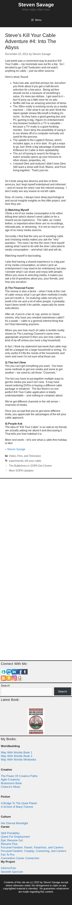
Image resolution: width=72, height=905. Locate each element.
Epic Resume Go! (12, 840)
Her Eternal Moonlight (14, 823)
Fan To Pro (7, 854)
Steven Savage (36, 4)
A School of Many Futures (17, 806)
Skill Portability (10, 833)
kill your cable (33, 460)
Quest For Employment (15, 836)
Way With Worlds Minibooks (18, 759)
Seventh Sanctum (12, 871)
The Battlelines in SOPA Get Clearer (30, 465)
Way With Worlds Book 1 (16, 752)
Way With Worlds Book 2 (16, 756)
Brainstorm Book (11, 783)
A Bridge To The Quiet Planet (19, 803)
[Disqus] (36, 526)
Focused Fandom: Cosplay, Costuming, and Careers (33, 851)
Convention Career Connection (20, 858)
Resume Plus (9, 844)
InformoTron (8, 868)
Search (5, 685)
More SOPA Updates (21, 470)
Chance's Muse (10, 786)
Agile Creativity (10, 779)
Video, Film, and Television (25, 456)
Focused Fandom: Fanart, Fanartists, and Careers (32, 847)
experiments (16, 460)
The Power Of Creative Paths (19, 776)
